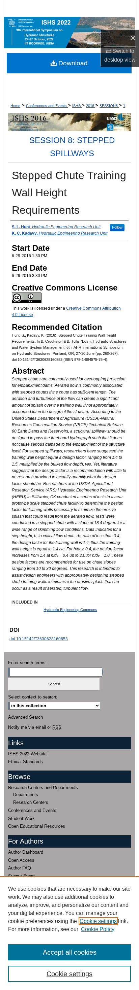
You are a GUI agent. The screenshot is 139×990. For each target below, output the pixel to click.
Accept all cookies (69, 952)
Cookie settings (98, 921)
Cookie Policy (97, 929)
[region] (69, 933)
